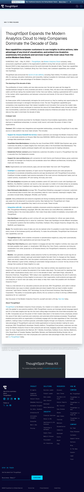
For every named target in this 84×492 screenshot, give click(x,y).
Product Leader (48, 393)
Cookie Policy (57, 488)
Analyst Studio (34, 399)
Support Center (74, 438)
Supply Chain (47, 433)
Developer (46, 404)
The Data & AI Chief (61, 398)
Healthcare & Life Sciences (49, 423)
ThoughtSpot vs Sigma (74, 398)
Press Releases (74, 431)
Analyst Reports (62, 402)
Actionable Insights (33, 417)
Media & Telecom (48, 436)
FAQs (58, 444)
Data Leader (47, 397)
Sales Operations (49, 407)
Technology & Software (47, 428)
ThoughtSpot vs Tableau (74, 419)
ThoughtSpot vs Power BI (74, 414)
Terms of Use (31, 488)
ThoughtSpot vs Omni (74, 408)
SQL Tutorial (61, 405)
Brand (58, 440)
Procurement (47, 440)
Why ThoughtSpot (75, 393)
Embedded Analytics (36, 402)
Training (59, 419)
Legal (72, 456)
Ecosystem (33, 421)
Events (59, 437)
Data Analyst (47, 400)
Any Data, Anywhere (36, 409)
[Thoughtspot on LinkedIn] (7, 405)
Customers (73, 435)
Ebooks (59, 412)
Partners (72, 442)
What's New (33, 425)
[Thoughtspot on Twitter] (4, 405)
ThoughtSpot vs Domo (74, 403)
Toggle (77, 6)
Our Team (72, 428)
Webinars (59, 423)
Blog (71, 445)
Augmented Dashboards (33, 394)
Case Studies (61, 409)
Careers (72, 452)
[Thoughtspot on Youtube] (10, 405)
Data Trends (60, 393)
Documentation (61, 426)
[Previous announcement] (82, 2)
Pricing (32, 428)
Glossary (59, 390)
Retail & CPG (47, 419)
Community (60, 430)
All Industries (48, 443)
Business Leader (48, 390)
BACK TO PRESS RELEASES (11, 22)
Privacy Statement (44, 488)
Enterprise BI (34, 412)
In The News (73, 449)
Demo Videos (60, 416)
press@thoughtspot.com (52, 368)
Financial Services (49, 415)
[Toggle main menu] (81, 6)
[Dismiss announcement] (70, 2)
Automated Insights (36, 405)
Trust (72, 459)
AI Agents (33, 390)
